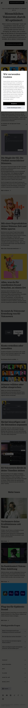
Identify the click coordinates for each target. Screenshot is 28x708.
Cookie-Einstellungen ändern (14, 107)
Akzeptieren (14, 103)
